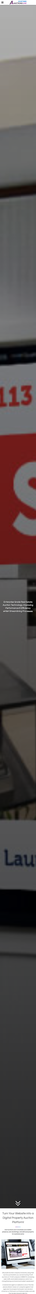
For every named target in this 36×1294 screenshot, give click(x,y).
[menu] (2, 2)
